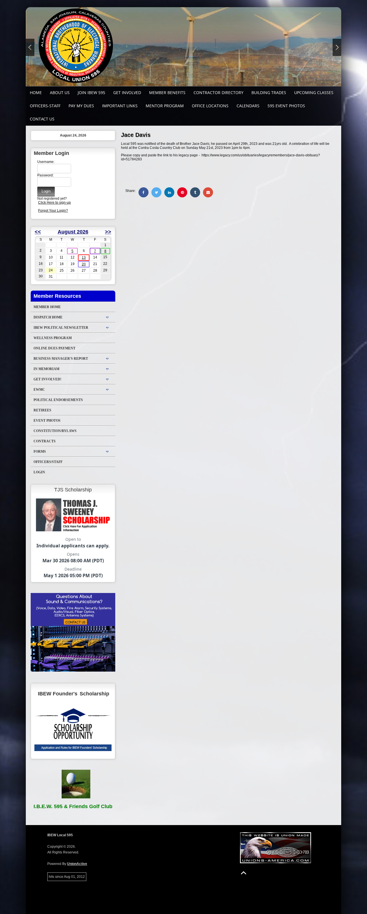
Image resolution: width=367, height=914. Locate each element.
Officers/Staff (48, 462)
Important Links (120, 105)
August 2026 (73, 232)
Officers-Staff (45, 105)
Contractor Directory (218, 92)
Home (36, 92)
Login (39, 472)
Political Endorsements (58, 400)
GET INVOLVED (127, 92)
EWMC (39, 390)
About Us (60, 92)
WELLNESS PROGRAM (53, 338)
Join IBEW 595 (91, 92)
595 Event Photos (286, 105)
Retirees (42, 410)
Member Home (47, 307)
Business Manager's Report (61, 359)
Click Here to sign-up (54, 203)
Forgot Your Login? (53, 211)
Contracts (45, 441)
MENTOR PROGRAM (165, 105)
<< (38, 232)
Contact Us (42, 119)
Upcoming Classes (313, 92)
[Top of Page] (243, 873)
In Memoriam (46, 369)
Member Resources (57, 296)
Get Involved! (47, 379)
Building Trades (268, 92)
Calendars (248, 105)
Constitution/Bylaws (55, 431)
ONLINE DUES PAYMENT (54, 348)
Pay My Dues (81, 105)
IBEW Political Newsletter (61, 328)
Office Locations (210, 105)
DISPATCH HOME (48, 317)
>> (108, 232)
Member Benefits (167, 92)
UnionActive (77, 864)
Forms (40, 452)
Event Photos (47, 421)
